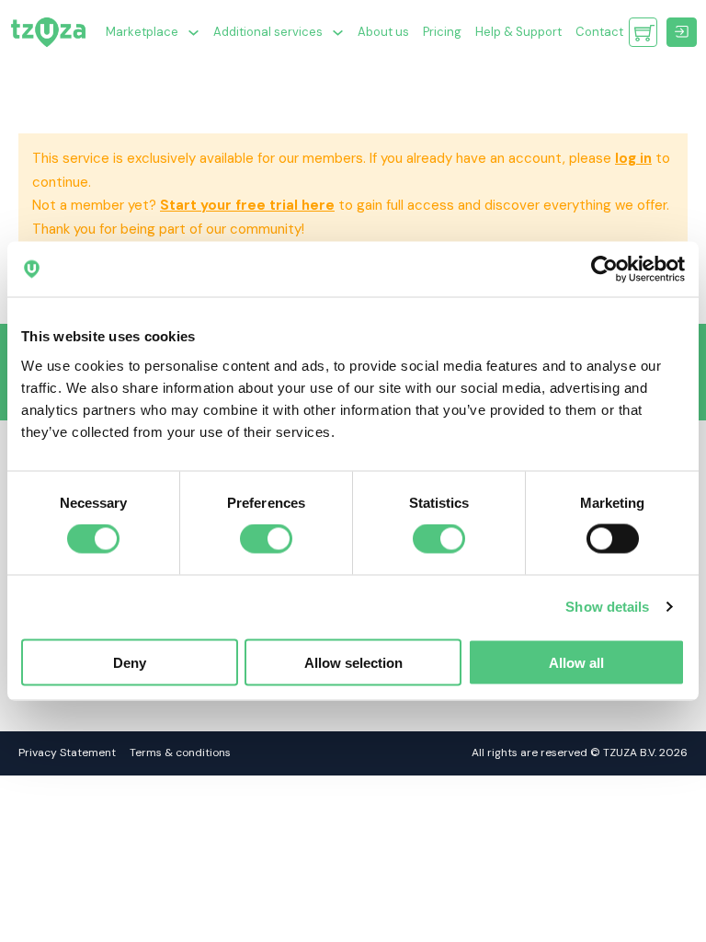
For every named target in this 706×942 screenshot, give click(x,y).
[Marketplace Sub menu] (193, 33)
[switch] (266, 539)
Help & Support (518, 32)
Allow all (576, 662)
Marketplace (142, 32)
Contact (599, 32)
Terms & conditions (180, 752)
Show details (607, 607)
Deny (129, 662)
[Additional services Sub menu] (338, 33)
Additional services (268, 32)
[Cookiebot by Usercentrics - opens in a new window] (604, 269)
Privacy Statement (67, 752)
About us (383, 32)
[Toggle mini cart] (644, 32)
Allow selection (353, 662)
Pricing (442, 32)
